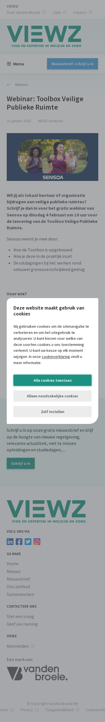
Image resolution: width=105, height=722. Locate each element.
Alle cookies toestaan (53, 380)
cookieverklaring (56, 356)
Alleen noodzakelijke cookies (52, 395)
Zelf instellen (52, 411)
